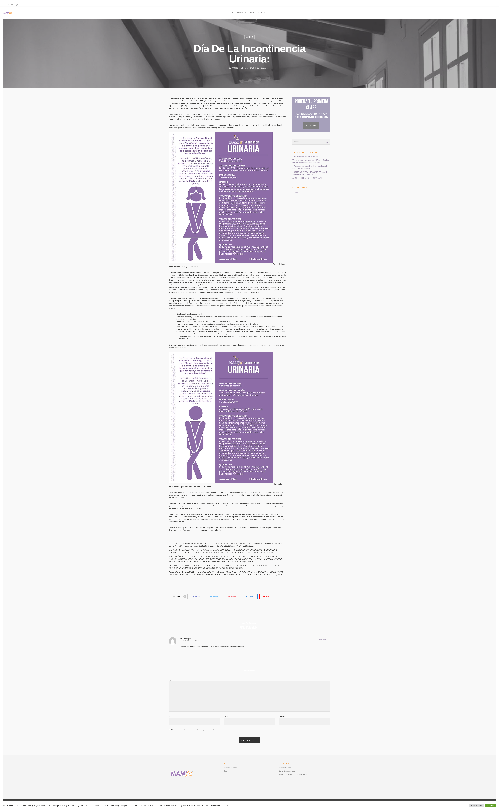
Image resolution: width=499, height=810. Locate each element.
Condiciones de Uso (287, 771)
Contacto (263, 13)
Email (226, 716)
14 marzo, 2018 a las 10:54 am (189, 640)
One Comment (263, 68)
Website (282, 716)
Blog (252, 13)
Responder (322, 639)
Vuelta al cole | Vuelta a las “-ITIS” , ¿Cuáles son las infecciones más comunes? (310, 161)
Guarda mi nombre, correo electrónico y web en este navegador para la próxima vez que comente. (212, 730)
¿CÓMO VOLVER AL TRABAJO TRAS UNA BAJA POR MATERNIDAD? (310, 173)
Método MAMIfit (239, 13)
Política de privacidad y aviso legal (293, 774)
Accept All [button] (490, 805)
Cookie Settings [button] (476, 805)
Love (180, 596)
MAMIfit (249, 37)
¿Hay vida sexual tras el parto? (305, 157)
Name (172, 716)
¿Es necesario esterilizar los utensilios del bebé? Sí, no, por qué (309, 167)
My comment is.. (175, 680)
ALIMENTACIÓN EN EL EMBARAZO (307, 178)
